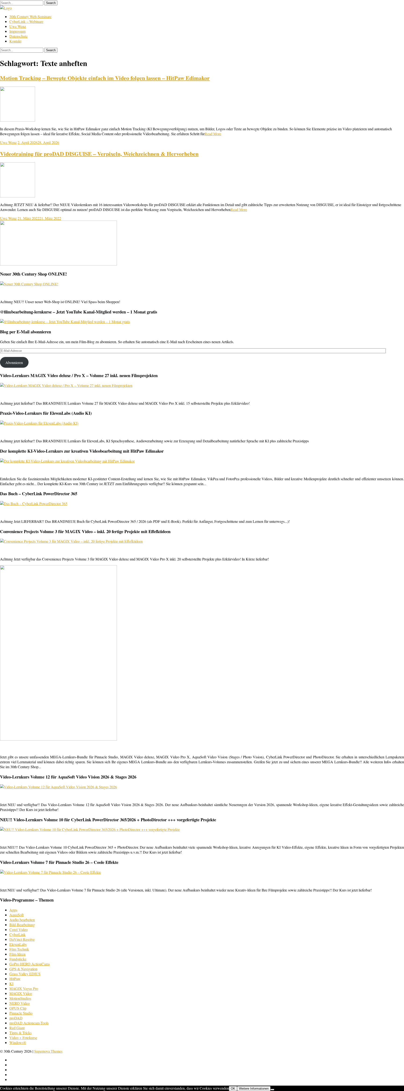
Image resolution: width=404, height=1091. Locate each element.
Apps (13, 909)
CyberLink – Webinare (26, 21)
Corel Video (18, 929)
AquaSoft (16, 914)
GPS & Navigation (23, 968)
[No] (272, 1089)
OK (233, 1088)
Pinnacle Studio (20, 1013)
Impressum (17, 31)
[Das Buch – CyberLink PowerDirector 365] (33, 503)
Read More (213, 133)
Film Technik (19, 949)
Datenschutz (18, 36)
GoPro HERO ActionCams (29, 963)
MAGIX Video (20, 993)
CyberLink (17, 934)
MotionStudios (20, 998)
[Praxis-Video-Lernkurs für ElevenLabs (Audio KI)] (39, 423)
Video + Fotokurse (23, 1037)
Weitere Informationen (254, 1088)
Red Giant (17, 1027)
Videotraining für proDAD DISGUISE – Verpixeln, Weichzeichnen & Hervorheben (99, 153)
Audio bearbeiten (22, 919)
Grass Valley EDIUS (24, 973)
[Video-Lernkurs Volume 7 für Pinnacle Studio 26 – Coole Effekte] (50, 872)
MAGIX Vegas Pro (23, 988)
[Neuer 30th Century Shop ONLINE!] (29, 283)
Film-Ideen (17, 954)
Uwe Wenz (17, 26)
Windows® (17, 1042)
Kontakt (15, 41)
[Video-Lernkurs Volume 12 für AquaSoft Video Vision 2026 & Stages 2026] (58, 786)
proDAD (15, 1017)
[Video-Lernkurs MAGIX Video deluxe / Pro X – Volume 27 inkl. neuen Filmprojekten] (66, 385)
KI (11, 983)
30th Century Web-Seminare (30, 16)
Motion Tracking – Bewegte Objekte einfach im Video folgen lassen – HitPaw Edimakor (105, 78)
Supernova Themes (48, 1051)
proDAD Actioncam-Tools (29, 1022)
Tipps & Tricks (20, 1032)
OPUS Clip (17, 1008)
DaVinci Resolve (22, 939)
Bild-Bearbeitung (22, 924)
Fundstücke (17, 958)
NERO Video (19, 1003)
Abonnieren (14, 362)
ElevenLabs (18, 944)
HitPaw (15, 978)
